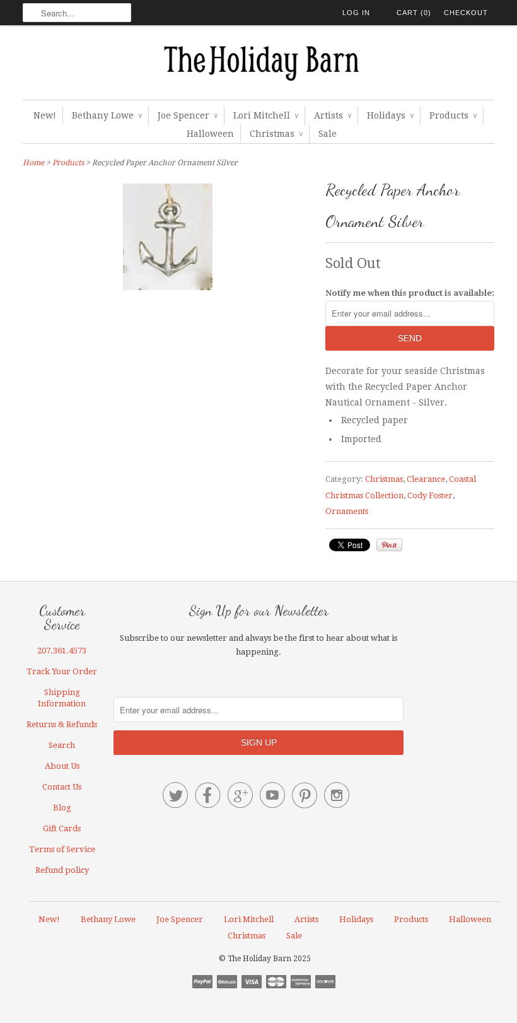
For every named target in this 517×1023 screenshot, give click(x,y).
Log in (356, 12)
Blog (62, 807)
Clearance (426, 479)
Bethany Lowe (107, 115)
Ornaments (346, 511)
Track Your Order (61, 671)
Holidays (390, 115)
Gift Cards (62, 828)
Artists (332, 115)
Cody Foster (430, 495)
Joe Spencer (188, 115)
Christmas (276, 134)
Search (62, 745)
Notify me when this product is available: (409, 293)
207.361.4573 (61, 650)
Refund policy (62, 870)
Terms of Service (62, 849)
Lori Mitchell (265, 115)
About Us (62, 766)
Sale (327, 134)
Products (453, 115)
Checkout (466, 12)
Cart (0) (414, 12)
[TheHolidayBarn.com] (258, 65)
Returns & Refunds (61, 724)
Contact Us (61, 787)
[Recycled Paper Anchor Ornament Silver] (167, 287)
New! (44, 115)
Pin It (389, 545)
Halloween (210, 134)
